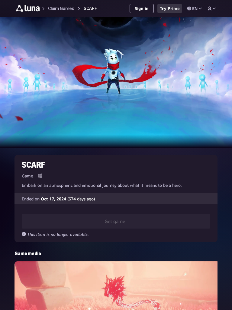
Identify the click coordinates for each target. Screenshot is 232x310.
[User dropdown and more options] (212, 8)
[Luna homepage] (28, 9)
